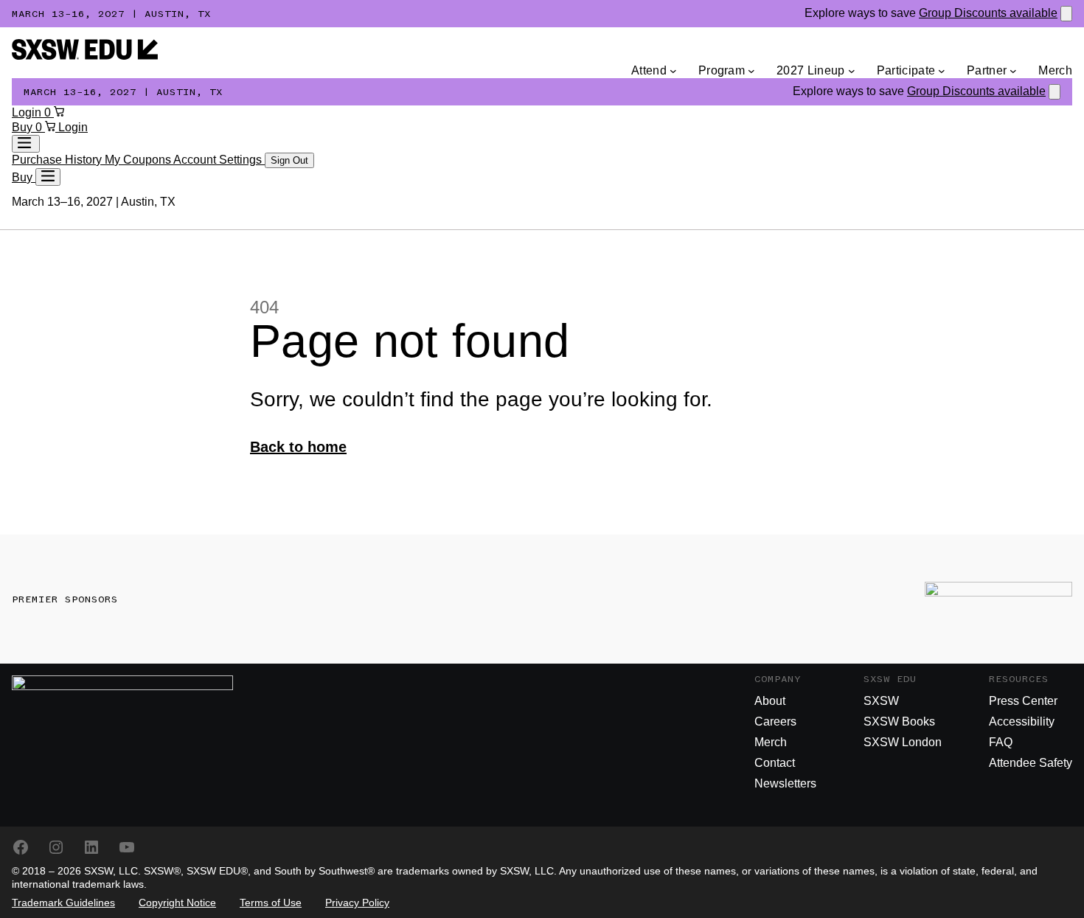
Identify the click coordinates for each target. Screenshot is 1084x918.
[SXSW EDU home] (85, 55)
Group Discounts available (988, 13)
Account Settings (219, 159)
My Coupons (139, 159)
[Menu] (47, 177)
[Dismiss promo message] (1066, 13)
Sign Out (289, 160)
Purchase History (58, 159)
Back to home (298, 447)
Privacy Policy (357, 902)
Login (28, 112)
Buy (23, 127)
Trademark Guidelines (63, 902)
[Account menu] (26, 144)
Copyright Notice (177, 902)
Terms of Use (271, 902)
